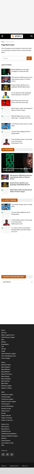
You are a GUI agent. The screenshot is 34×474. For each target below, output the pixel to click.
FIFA (2, 445)
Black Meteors (5, 371)
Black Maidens (5, 369)
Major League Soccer (7, 335)
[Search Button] (32, 36)
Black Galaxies (5, 367)
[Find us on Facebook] (3, 454)
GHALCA (3, 438)
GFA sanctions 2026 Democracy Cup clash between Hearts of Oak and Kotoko (21, 79)
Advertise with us (14, 466)
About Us (3, 466)
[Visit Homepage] (17, 36)
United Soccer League (8, 337)
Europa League (5, 397)
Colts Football (5, 358)
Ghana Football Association (9, 436)
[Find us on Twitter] (7, 454)
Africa (3, 330)
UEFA (2, 392)
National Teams (6, 364)
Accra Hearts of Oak (7, 443)
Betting (3, 342)
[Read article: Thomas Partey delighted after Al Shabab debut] (5, 134)
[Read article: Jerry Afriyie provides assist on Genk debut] (5, 126)
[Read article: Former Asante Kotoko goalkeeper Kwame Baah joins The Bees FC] (5, 95)
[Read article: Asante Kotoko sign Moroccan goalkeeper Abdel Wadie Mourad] (5, 87)
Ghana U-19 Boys (6, 388)
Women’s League (6, 385)
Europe (3, 413)
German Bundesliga (7, 406)
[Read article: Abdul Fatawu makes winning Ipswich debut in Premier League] (5, 110)
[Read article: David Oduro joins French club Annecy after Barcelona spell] (5, 103)
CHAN (3, 351)
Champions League (7, 394)
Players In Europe (6, 418)
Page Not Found (10, 41)
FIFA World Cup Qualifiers (9, 433)
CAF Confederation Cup (8, 356)
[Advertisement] (17, 17)
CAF (2, 346)
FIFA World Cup (5, 431)
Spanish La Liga (6, 408)
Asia (2, 339)
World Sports (5, 429)
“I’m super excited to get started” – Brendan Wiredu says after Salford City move (21, 229)
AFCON (3, 349)
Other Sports (5, 426)
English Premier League (8, 401)
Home (2, 41)
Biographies (5, 344)
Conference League (7, 399)
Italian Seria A (5, 411)
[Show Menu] (2, 36)
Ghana (3, 362)
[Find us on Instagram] (12, 454)
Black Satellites (6, 378)
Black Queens (5, 376)
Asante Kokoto (5, 440)
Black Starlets (5, 381)
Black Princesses (6, 374)
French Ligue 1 (5, 404)
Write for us (25, 466)
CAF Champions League (8, 353)
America (3, 332)
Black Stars (4, 383)
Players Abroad (6, 415)
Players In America (7, 420)
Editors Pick (5, 424)
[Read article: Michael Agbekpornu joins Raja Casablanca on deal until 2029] (5, 72)
